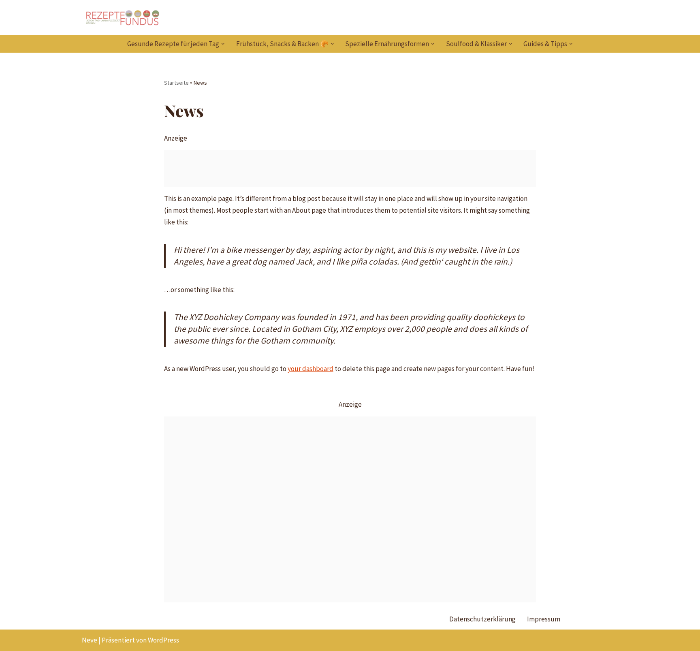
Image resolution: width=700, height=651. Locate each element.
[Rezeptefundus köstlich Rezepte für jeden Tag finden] (122, 17)
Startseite (176, 82)
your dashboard (310, 368)
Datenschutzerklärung (482, 619)
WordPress (163, 640)
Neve (89, 640)
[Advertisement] (350, 168)
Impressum (543, 619)
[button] (223, 44)
